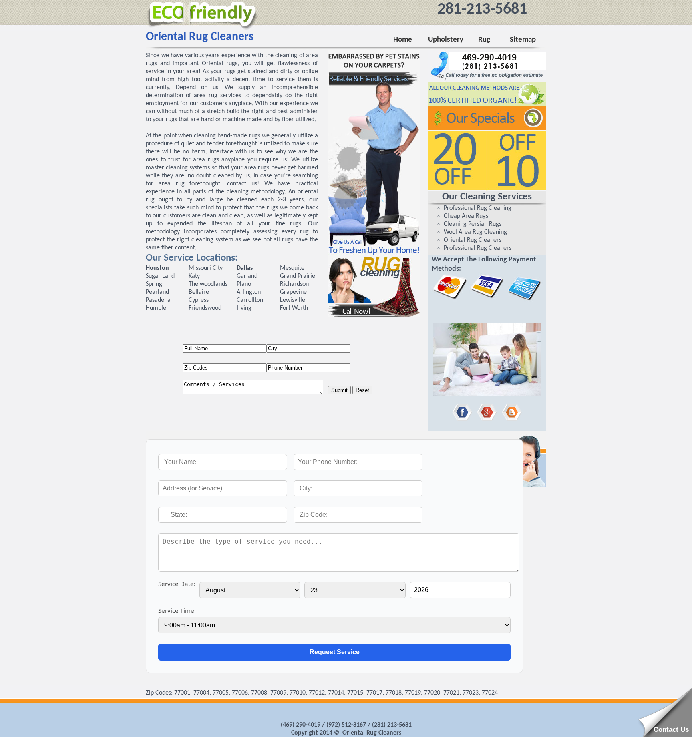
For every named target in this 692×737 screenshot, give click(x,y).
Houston (157, 268)
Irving (244, 308)
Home (402, 40)
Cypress (199, 300)
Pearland (157, 292)
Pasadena (158, 300)
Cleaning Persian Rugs (472, 224)
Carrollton (250, 300)
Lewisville (292, 300)
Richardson (294, 284)
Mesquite (292, 268)
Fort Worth (294, 308)
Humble (156, 308)
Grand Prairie (297, 276)
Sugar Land (160, 276)
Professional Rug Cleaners (477, 248)
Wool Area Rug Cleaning (475, 232)
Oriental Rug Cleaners (472, 240)
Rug (482, 40)
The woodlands (208, 284)
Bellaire (199, 292)
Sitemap (523, 40)
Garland (247, 276)
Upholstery (445, 40)
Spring (154, 284)
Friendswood (205, 308)
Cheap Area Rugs (466, 216)
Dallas (245, 268)
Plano (244, 284)
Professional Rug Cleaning (477, 208)
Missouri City (206, 268)
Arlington (249, 292)
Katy (194, 276)
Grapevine (293, 292)
